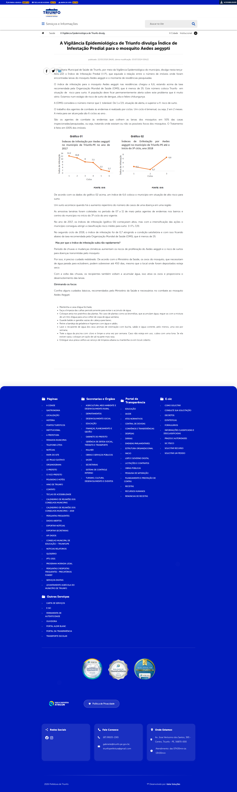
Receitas (129, 486)
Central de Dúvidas (135, 424)
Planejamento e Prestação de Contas (140, 479)
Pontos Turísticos (55, 425)
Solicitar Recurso (174, 448)
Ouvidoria (51, 621)
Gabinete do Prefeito (96, 437)
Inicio (128, 453)
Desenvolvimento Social (98, 419)
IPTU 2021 (50, 559)
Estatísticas (171, 420)
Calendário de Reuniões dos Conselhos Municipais (60, 501)
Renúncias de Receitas (136, 496)
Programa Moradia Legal (59, 564)
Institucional (186, 33)
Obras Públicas (133, 468)
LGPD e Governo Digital (137, 458)
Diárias (128, 439)
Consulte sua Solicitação (178, 410)
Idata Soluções (173, 784)
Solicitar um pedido (175, 453)
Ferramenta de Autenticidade (53, 614)
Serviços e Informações (62, 24)
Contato (50, 489)
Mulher (90, 450)
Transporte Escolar (56, 636)
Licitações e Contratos (137, 463)
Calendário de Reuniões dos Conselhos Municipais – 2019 (60, 509)
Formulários (171, 425)
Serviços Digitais (54, 580)
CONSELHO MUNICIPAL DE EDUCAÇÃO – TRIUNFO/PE (57, 542)
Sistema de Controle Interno (96, 471)
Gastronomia (53, 410)
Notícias (50, 450)
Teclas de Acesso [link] (44, 2)
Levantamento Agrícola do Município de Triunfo (59, 586)
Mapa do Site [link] (69, 2)
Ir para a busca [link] (18, 2)
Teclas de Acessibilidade (58, 494)
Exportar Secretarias (57, 531)
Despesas (129, 434)
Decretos (169, 415)
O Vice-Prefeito (54, 475)
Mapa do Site (52, 455)
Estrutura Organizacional (139, 448)
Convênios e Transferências (139, 429)
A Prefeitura (52, 435)
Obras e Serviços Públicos (99, 455)
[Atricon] (59, 703)
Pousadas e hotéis (55, 480)
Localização (52, 415)
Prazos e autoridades (176, 438)
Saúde (52, 33)
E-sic (48, 608)
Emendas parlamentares (137, 443)
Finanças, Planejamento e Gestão (98, 430)
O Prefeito (51, 470)
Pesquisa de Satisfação (136, 473)
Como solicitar (173, 405)
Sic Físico (169, 443)
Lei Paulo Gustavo (55, 460)
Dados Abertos (54, 521)
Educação (91, 424)
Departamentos (93, 414)
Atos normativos (134, 419)
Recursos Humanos (135, 491)
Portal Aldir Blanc (56, 626)
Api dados (51, 536)
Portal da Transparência (59, 631)
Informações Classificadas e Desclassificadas (179, 432)
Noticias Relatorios (56, 549)
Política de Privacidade (103, 703)
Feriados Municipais (56, 440)
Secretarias (92, 465)
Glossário (51, 554)
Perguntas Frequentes (57, 516)
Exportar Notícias (55, 526)
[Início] (43, 33)
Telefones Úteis (54, 445)
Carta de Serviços (55, 603)
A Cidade (173, 33)
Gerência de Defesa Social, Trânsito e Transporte (99, 443)
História (50, 420)
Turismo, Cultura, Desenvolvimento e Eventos (99, 479)
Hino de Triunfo (54, 485)
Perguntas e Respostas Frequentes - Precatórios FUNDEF (58, 572)
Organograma (53, 465)
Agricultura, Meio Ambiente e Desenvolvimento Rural (100, 407)
